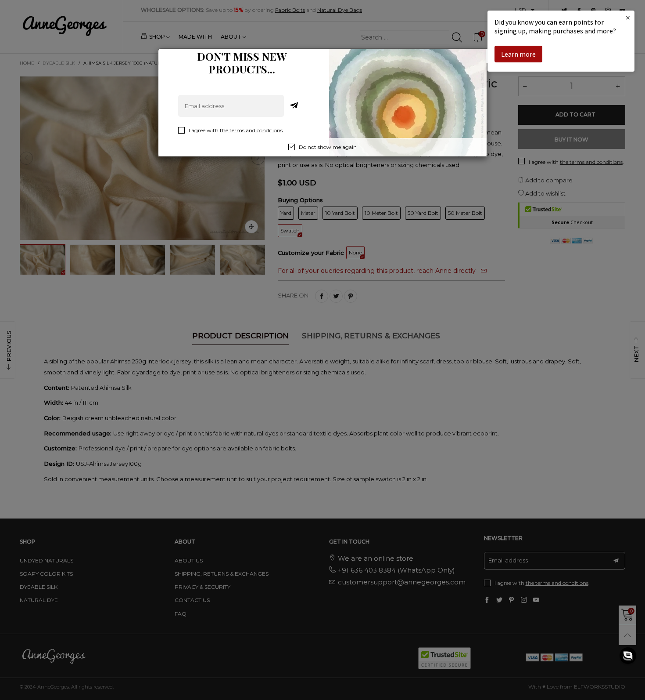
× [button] (628, 17)
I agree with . (236, 130)
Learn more (518, 54)
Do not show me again (328, 147)
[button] (628, 655)
